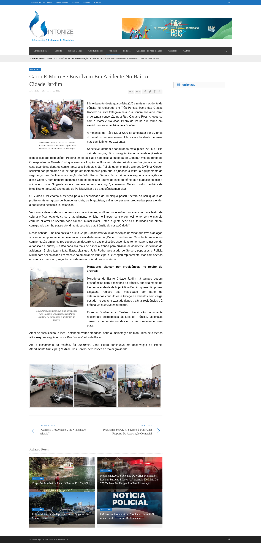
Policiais (96, 58)
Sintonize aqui (186, 84)
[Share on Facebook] (145, 92)
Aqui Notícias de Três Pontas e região (72, 58)
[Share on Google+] (155, 92)
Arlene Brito (34, 91)
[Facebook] (229, 2)
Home (49, 58)
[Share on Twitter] (150, 92)
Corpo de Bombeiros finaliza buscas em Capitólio (61, 483)
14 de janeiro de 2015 (51, 91)
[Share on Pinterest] (159, 92)
